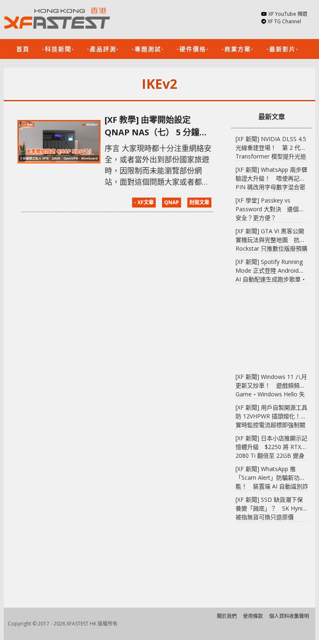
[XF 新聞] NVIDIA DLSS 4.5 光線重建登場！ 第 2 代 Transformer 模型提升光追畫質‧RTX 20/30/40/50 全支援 (271, 156)
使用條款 (253, 616)
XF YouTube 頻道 (287, 13)
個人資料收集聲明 (289, 616)
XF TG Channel (284, 21)
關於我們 (227, 616)
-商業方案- (237, 48)
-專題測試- (148, 48)
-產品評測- (103, 48)
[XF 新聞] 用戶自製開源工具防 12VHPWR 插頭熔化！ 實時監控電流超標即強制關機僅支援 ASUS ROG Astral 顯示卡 (271, 424)
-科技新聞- (58, 48)
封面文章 (199, 202)
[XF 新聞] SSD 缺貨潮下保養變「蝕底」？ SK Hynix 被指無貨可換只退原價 (270, 508)
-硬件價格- (193, 48)
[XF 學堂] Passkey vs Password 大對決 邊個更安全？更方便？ (270, 209)
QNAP (171, 202)
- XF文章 (144, 202)
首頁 (22, 48)
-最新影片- (282, 48)
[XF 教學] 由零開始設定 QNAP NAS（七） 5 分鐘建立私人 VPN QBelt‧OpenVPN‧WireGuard (156, 126)
